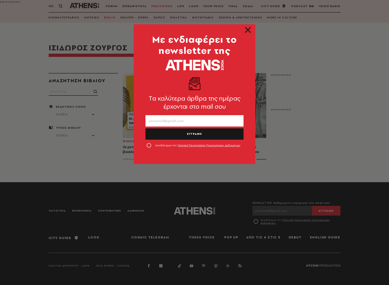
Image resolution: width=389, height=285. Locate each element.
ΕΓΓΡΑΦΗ (194, 134)
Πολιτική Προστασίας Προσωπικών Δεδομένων (209, 145)
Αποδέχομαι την (197, 145)
